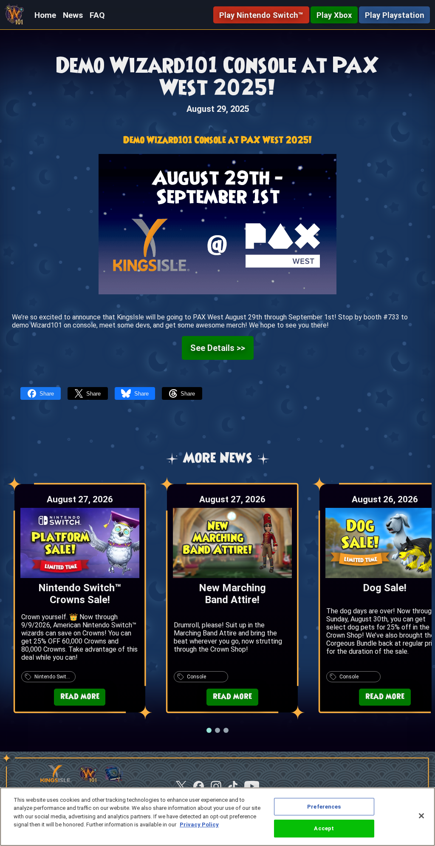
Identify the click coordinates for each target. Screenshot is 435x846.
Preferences (324, 806)
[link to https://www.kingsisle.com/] (55, 780)
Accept (324, 828)
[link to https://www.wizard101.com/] (88, 780)
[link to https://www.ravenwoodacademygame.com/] (114, 780)
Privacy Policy (199, 824)
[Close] (421, 815)
